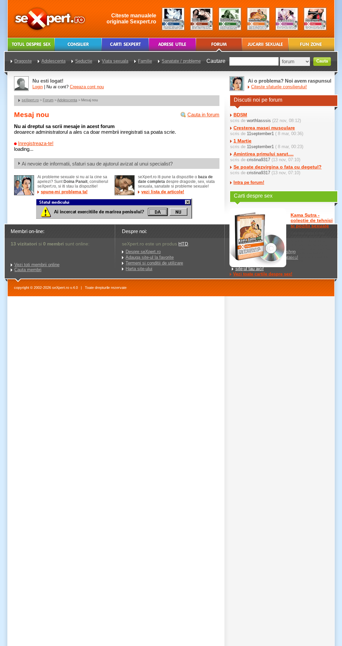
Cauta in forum (203, 114)
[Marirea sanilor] (315, 18)
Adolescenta (67, 100)
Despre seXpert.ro (143, 251)
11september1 (260, 133)
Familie (145, 61)
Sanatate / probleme (181, 61)
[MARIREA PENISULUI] (114, 217)
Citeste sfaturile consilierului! (279, 86)
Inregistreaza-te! (35, 143)
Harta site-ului (139, 268)
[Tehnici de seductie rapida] (201, 18)
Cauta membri (27, 269)
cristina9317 (258, 159)
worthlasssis (259, 120)
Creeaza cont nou (87, 86)
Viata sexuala (115, 61)
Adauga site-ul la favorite (150, 257)
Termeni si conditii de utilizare (154, 262)
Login (37, 86)
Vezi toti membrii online (36, 264)
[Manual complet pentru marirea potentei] (173, 18)
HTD (183, 243)
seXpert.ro (30, 100)
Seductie (83, 61)
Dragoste (23, 61)
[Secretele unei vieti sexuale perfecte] (229, 18)
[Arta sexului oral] (286, 18)
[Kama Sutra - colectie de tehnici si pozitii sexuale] (258, 18)
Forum (48, 100)
